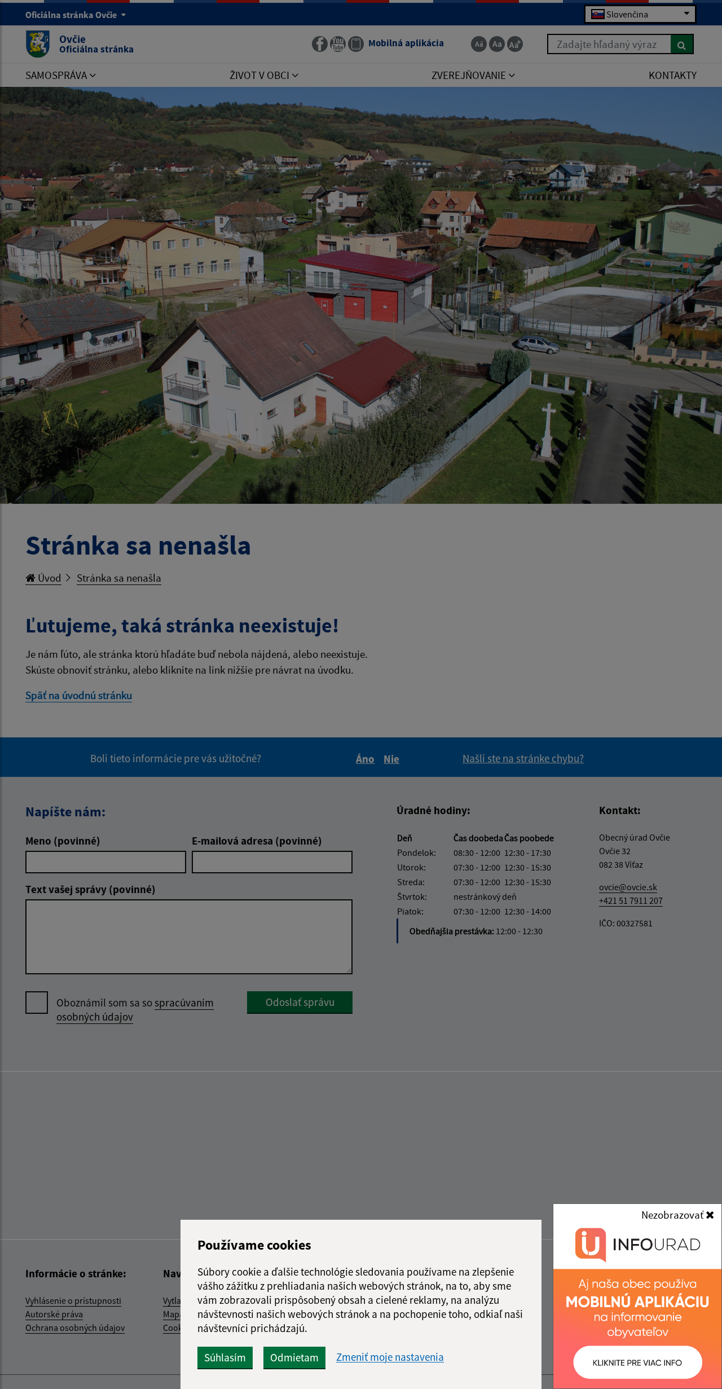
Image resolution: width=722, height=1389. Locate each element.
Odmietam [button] (294, 1357)
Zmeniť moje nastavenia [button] (390, 1357)
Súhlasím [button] (225, 1357)
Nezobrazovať (673, 1214)
